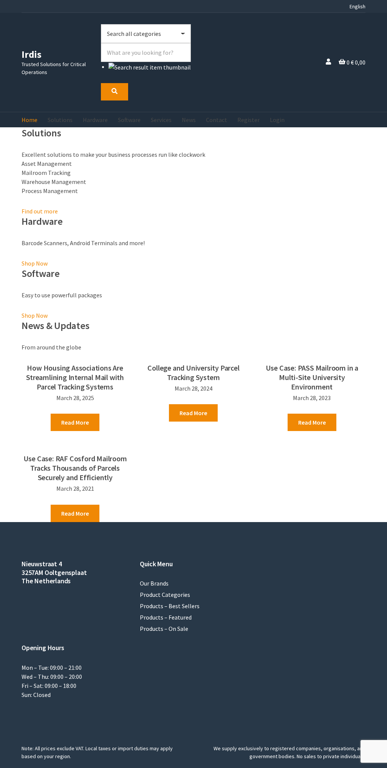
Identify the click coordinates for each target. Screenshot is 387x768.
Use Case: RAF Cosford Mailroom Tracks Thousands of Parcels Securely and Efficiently (75, 468)
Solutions (60, 120)
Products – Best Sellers (170, 606)
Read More (75, 422)
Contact (216, 120)
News (189, 120)
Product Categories (165, 594)
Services (161, 120)
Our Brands (154, 583)
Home (29, 120)
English (357, 6)
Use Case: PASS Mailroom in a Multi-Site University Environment (312, 377)
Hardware (95, 120)
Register (248, 120)
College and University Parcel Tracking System (193, 372)
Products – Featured (166, 617)
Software (129, 120)
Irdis (32, 54)
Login (277, 120)
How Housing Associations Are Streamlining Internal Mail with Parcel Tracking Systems (75, 377)
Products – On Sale (164, 628)
